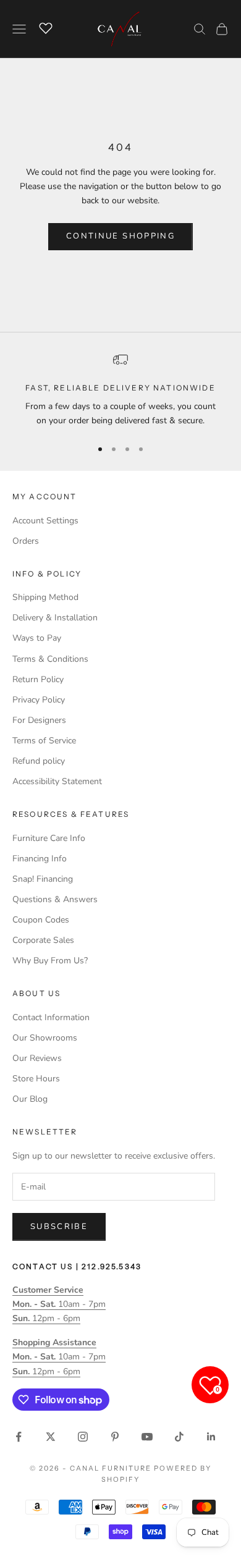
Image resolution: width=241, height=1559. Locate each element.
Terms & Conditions (50, 659)
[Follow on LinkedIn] (211, 1436)
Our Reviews (37, 1058)
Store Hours (36, 1078)
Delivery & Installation (55, 617)
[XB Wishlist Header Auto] (45, 27)
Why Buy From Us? (50, 960)
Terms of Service (44, 740)
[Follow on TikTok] (179, 1436)
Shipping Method (45, 597)
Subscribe (59, 1226)
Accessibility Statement (57, 781)
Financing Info (39, 858)
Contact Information (51, 1017)
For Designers (39, 720)
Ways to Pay (36, 638)
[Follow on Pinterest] (115, 1436)
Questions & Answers (55, 899)
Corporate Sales (43, 940)
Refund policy (38, 761)
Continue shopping (120, 236)
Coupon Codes (40, 920)
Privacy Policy (38, 700)
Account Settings (45, 520)
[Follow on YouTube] (147, 1436)
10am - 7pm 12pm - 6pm (59, 1304)
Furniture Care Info (48, 838)
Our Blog (30, 1099)
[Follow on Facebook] (18, 1436)
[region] (120, 390)
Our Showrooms (44, 1038)
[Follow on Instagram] (83, 1436)
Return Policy (38, 679)
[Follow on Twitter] (50, 1436)
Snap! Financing (42, 879)
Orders (25, 541)
